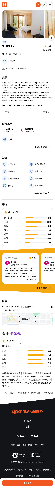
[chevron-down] (21, 343)
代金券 (38, 469)
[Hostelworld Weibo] (27, 426)
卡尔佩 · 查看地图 (13, 54)
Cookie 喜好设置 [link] (32, 476)
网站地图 (20, 476)
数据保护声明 (9, 469)
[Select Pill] (38, 4)
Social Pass (39, 445)
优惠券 (31, 469)
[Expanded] (6, 393)
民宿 (30, 445)
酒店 (4, 42)
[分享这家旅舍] (51, 37)
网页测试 (47, 469)
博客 (13, 445)
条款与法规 (21, 469)
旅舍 (18, 445)
